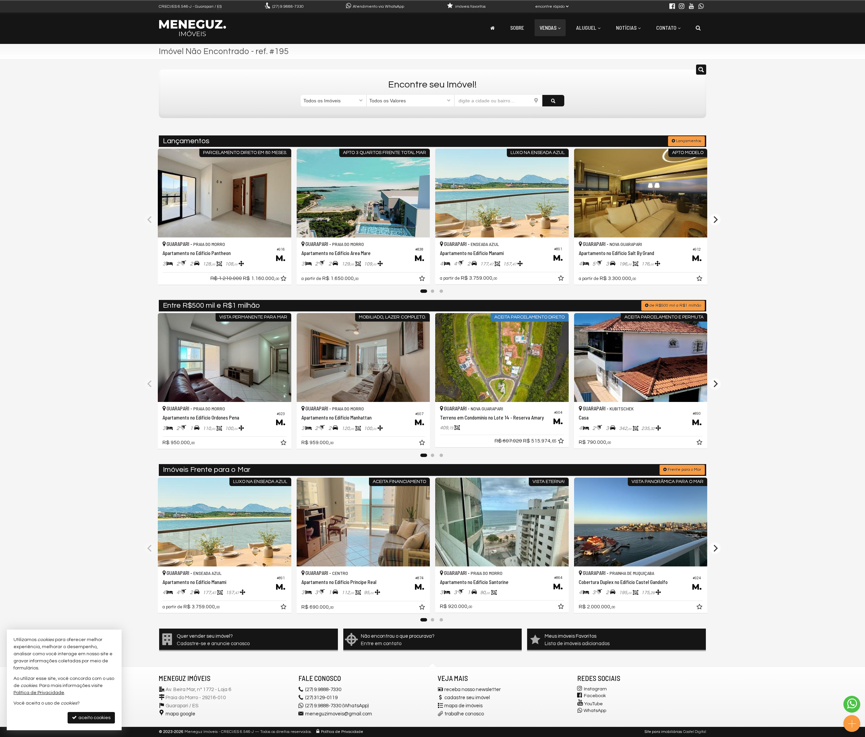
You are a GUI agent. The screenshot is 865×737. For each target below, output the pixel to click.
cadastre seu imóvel (467, 697)
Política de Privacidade (342, 732)
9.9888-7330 (288, 6)
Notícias (626, 27)
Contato (666, 27)
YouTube (593, 704)
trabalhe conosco (464, 713)
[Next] (715, 219)
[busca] (698, 27)
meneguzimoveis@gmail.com (338, 713)
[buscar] (553, 100)
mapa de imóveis (463, 705)
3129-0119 (321, 697)
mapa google (180, 713)
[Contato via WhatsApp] (851, 704)
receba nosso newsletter (472, 689)
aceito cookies (93, 717)
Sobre (517, 27)
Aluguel (586, 27)
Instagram (595, 689)
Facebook (595, 695)
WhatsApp (595, 710)
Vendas (548, 27)
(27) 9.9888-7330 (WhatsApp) (337, 705)
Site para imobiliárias (663, 732)
